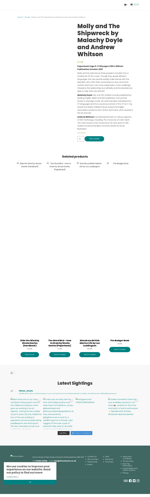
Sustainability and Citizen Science (130, 469)
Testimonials (92, 462)
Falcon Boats (22, 4)
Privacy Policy (128, 461)
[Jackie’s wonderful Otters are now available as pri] (124, 413)
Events (90, 464)
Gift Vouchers (92, 459)
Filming (125, 473)
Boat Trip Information (127, 465)
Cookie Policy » (12, 476)
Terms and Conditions (127, 458)
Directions (109, 459)
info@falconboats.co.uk (65, 461)
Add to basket (94, 139)
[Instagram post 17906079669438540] (91, 413)
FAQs (107, 457)
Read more (29, 354)
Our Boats (109, 462)
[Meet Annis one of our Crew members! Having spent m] (26, 413)
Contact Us (92, 457)
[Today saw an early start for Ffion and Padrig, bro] (59, 413)
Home (19, 17)
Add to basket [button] (60, 354)
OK (30, 482)
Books (27, 17)
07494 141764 (41, 461)
